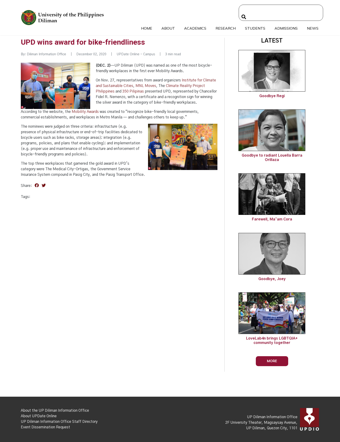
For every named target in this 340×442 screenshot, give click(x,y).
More (272, 361)
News (312, 28)
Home (146, 28)
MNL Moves (146, 86)
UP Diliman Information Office (272, 417)
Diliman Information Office (46, 54)
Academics (195, 28)
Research (226, 28)
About (168, 28)
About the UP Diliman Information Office (55, 410)
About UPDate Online (39, 416)
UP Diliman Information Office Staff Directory (59, 421)
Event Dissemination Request (45, 427)
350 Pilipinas (133, 91)
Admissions (286, 28)
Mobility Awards (85, 112)
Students (255, 28)
